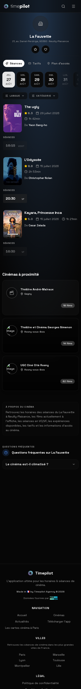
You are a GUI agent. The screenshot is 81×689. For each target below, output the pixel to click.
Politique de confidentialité (40, 683)
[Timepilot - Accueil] (16, 6)
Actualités (22, 621)
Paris (22, 654)
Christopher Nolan (40, 178)
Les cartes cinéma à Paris (22, 628)
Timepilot (44, 573)
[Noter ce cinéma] (35, 49)
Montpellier (22, 665)
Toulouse (59, 660)
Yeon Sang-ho (38, 125)
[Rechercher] (63, 6)
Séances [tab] (16, 63)
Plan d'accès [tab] (61, 63)
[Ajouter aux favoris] (46, 49)
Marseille (59, 654)
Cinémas (58, 615)
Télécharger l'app (59, 621)
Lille (58, 665)
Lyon (22, 660)
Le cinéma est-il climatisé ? (27, 464)
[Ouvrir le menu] (73, 6)
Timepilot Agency (44, 591)
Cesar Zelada (37, 225)
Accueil (22, 615)
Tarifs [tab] (37, 63)
